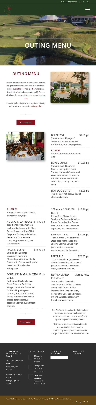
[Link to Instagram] (80, 402)
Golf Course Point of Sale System (60, 399)
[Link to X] (76, 402)
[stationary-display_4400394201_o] (25, 146)
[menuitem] (84, 2)
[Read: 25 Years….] (30, 357)
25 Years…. (38, 356)
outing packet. (36, 106)
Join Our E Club (85, 2)
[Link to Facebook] (73, 402)
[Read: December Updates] (30, 376)
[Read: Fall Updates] (30, 367)
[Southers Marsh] (8, 9)
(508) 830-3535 (72, 2)
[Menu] (86, 9)
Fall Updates (39, 365)
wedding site (26, 95)
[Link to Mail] (84, 402)
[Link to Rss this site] (88, 402)
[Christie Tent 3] (69, 87)
